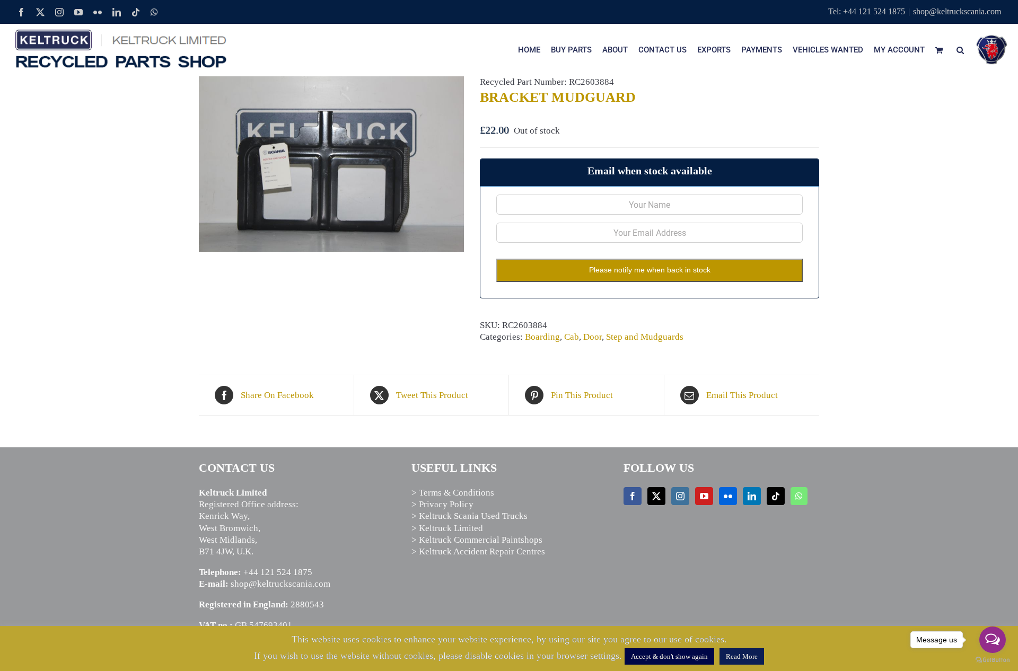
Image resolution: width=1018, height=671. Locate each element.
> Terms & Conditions (452, 493)
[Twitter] (656, 496)
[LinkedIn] (752, 496)
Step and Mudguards (644, 337)
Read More (742, 656)
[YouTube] (704, 496)
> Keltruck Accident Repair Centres (478, 551)
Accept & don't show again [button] (669, 656)
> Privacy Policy (442, 504)
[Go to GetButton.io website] (993, 660)
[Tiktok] (776, 496)
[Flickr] (728, 496)
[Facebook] (633, 496)
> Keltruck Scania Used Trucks (469, 516)
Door (592, 337)
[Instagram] (680, 496)
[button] (960, 50)
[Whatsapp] (799, 496)
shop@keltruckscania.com (957, 11)
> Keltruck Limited (447, 528)
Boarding (542, 337)
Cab (571, 337)
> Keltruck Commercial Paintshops (476, 540)
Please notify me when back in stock (649, 270)
